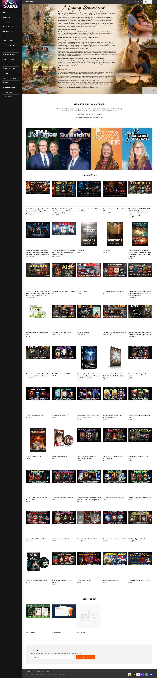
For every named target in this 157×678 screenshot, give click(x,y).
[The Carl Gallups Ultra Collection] (140, 523)
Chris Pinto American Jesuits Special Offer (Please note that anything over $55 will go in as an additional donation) (37, 211)
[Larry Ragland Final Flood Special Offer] (89, 192)
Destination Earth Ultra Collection (61, 539)
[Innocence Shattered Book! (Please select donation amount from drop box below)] (140, 316)
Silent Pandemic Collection (110, 580)
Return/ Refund (45, 671)
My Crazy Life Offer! (83, 332)
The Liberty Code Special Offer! (35, 415)
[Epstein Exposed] (89, 275)
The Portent (106, 250)
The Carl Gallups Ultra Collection (137, 539)
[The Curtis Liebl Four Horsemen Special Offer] (140, 399)
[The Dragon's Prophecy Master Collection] (115, 523)
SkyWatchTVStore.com (36, 674)
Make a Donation (31, 632)
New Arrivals (6, 17)
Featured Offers (89, 175)
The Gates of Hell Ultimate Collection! (62, 497)
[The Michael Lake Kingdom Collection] (115, 275)
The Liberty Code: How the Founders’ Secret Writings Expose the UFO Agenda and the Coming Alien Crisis (88, 376)
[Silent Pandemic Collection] (115, 564)
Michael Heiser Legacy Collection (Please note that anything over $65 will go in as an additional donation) (139, 293)
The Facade (80, 250)
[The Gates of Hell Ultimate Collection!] (64, 481)
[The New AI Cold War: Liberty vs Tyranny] (64, 275)
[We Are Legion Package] (89, 564)
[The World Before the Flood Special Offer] (140, 481)
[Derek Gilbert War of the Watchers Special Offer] (115, 192)
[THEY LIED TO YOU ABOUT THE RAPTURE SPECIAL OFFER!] (89, 440)
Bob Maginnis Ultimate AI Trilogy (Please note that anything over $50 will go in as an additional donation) (63, 211)
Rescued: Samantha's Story (59, 456)
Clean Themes (51, 674)
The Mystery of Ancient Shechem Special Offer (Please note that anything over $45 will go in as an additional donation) (38, 293)
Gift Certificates (7, 26)
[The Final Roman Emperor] (38, 440)
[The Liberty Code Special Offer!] (38, 399)
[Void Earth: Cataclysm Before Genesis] (38, 564)
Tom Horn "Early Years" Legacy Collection (114, 332)
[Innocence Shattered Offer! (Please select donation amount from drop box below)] (38, 358)
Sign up (86, 657)
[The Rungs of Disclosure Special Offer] (115, 481)
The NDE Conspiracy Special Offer (61, 374)
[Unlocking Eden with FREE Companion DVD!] (38, 316)
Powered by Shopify (60, 674)
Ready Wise (5, 73)
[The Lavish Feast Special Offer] (64, 399)
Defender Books (7, 50)
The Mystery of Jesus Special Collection (139, 580)
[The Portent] (115, 234)
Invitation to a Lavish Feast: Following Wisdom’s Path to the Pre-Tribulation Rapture (113, 376)
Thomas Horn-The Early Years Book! (87, 539)
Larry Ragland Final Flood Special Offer (88, 209)
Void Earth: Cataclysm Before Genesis (36, 580)
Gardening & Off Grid (9, 78)
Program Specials (7, 31)
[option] (89, 42)
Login (123, 2)
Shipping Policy (7, 92)
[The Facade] (89, 234)
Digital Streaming (8, 22)
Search (28, 671)
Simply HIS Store (7, 40)
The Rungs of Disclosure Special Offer (113, 497)
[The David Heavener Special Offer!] (64, 316)
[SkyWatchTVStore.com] (11, 4)
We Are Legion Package (83, 580)
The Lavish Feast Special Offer (60, 415)
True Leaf (5, 64)
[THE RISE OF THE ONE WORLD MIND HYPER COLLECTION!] (89, 399)
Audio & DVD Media (8, 59)
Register (128, 2)
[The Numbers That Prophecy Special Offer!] (140, 358)
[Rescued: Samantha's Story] (64, 440)
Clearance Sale (7, 96)
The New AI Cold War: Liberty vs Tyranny (63, 291)
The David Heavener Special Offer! (61, 332)
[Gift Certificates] (64, 616)
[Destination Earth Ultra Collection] (64, 523)
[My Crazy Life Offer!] (89, 316)
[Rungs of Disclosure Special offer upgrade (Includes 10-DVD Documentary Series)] (89, 481)
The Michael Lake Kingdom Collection (113, 291)
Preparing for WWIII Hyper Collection (36, 539)
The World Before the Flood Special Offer (139, 497)
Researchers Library (8, 54)
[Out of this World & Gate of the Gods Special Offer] (64, 564)
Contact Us (5, 82)
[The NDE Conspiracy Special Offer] (64, 358)
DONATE (4, 36)
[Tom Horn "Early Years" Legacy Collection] (115, 316)
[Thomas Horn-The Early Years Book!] (89, 523)
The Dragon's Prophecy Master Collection (114, 539)
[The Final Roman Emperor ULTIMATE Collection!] (140, 440)
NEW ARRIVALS (31, 2)
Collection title (81, 632)
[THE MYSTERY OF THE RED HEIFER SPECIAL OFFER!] (115, 440)
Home (4, 12)
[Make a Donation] (38, 616)
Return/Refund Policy (9, 87)
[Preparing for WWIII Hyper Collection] (38, 523)
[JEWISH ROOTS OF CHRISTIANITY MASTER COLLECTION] (115, 399)
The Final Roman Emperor (33, 456)
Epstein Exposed (82, 291)
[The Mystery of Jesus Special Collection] (140, 564)
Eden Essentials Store (9, 45)
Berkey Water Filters (8, 68)
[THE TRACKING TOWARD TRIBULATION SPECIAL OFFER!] (38, 481)
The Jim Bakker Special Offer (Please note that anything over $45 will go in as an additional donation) (63, 252)
